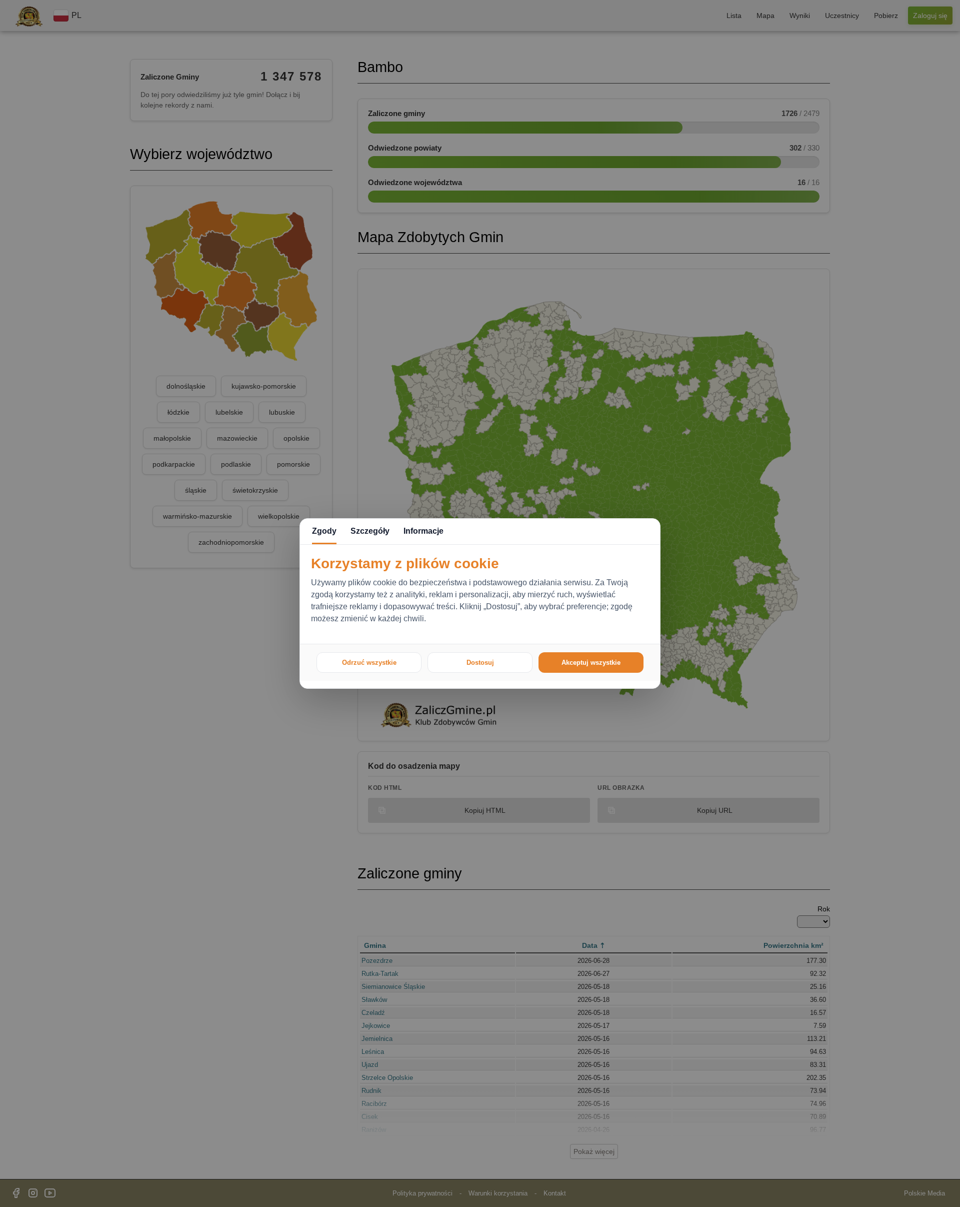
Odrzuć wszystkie (369, 662)
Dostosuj (480, 662)
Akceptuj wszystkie (591, 662)
